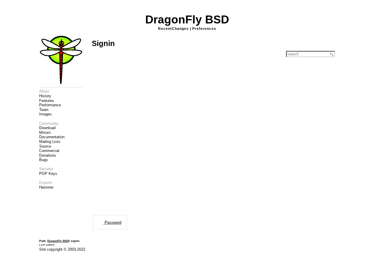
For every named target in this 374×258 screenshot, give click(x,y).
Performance (50, 105)
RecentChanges (173, 29)
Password (112, 222)
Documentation (52, 137)
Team (44, 109)
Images (45, 114)
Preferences (204, 29)
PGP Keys (48, 173)
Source (45, 146)
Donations (47, 155)
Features (46, 100)
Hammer (46, 187)
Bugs (43, 160)
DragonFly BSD (187, 19)
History (45, 96)
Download (47, 128)
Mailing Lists (49, 141)
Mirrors (45, 132)
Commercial (49, 150)
